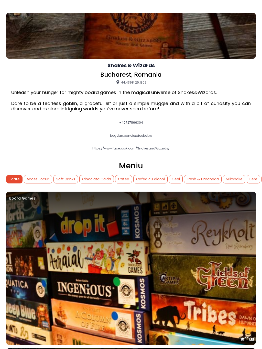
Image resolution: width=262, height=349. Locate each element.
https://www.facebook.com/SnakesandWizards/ (131, 148)
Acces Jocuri (38, 179)
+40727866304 (131, 122)
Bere (253, 179)
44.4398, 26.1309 (133, 82)
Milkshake (234, 179)
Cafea (123, 179)
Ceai (176, 179)
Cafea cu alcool (150, 179)
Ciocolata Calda (96, 179)
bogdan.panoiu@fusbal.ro (131, 135)
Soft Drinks (65, 179)
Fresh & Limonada (203, 179)
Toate (14, 179)
